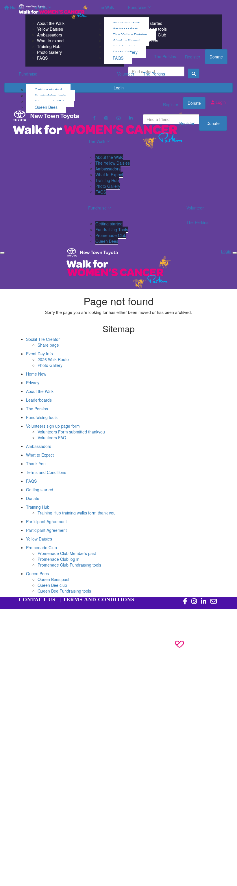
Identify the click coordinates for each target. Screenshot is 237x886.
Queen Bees (46, 107)
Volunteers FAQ (52, 437)
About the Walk (109, 157)
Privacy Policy (46, 617)
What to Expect (109, 174)
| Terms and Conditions (97, 599)
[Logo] (53, 12)
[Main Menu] (2, 253)
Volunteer (125, 74)
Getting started (109, 224)
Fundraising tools (42, 417)
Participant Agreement (46, 521)
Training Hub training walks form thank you (77, 513)
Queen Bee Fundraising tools (64, 591)
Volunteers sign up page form (53, 426)
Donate (213, 123)
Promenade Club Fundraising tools (69, 565)
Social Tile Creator (43, 339)
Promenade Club (110, 235)
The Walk (105, 7)
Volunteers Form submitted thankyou (71, 432)
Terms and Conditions (46, 472)
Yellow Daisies (39, 539)
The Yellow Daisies (112, 163)
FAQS (118, 58)
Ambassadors (108, 169)
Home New (36, 374)
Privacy (32, 382)
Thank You (36, 463)
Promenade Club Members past (67, 553)
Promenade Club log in (58, 559)
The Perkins (154, 74)
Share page (48, 345)
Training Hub (107, 180)
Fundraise (28, 74)
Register (187, 123)
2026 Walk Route (53, 359)
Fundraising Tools (111, 229)
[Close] (234, 253)
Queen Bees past (53, 579)
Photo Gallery (107, 186)
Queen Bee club (52, 585)
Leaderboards (39, 400)
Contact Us (37, 599)
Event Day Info (39, 353)
